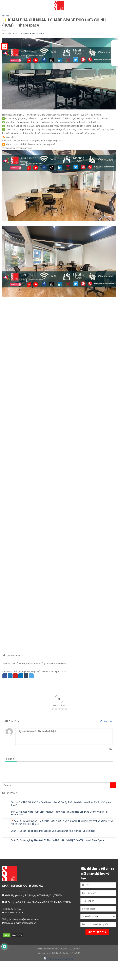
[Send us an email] (14, 930)
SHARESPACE (74, 949)
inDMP (77, 953)
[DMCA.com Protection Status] (13, 935)
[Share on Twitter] (10, 675)
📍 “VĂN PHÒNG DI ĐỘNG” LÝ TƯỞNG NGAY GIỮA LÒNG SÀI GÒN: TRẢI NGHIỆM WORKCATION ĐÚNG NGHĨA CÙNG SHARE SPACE (62, 822)
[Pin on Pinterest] (15, 675)
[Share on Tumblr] (26, 675)
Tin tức (5, 16)
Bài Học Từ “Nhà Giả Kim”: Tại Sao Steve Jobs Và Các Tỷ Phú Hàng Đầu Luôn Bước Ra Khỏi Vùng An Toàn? (61, 803)
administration (37, 34)
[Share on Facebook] (4, 675)
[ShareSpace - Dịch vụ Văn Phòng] (59, 5)
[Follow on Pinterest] (23, 930)
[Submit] (113, 785)
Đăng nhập (107, 721)
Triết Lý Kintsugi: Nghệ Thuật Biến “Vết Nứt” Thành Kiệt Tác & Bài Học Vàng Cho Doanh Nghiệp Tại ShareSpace (59, 813)
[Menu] (4, 5)
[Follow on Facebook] (4, 930)
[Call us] (18, 930)
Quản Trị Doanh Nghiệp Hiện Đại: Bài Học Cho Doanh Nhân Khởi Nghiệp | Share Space (53, 830)
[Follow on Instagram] (9, 930)
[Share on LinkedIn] (20, 675)
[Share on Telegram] (31, 675)
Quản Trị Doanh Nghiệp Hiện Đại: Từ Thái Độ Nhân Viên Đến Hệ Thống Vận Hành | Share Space (57, 840)
